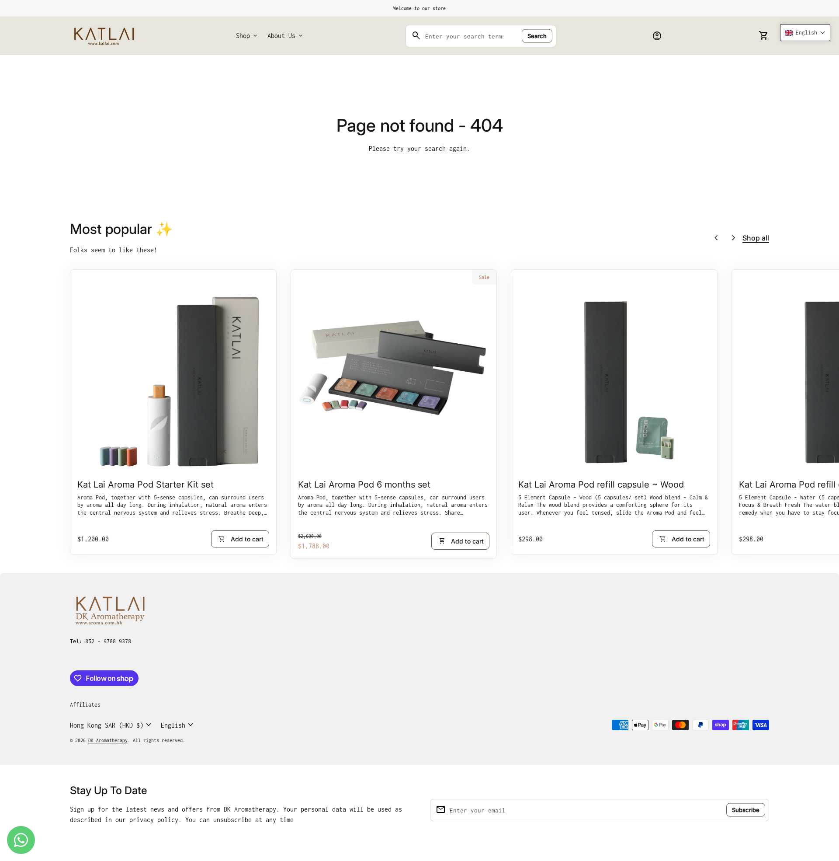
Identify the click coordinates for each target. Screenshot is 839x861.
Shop (247, 35)
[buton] (112, 725)
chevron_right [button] (733, 238)
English (178, 725)
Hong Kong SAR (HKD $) (112, 725)
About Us (285, 35)
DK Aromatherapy (108, 740)
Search (537, 35)
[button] (805, 32)
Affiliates (85, 704)
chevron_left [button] (716, 238)
